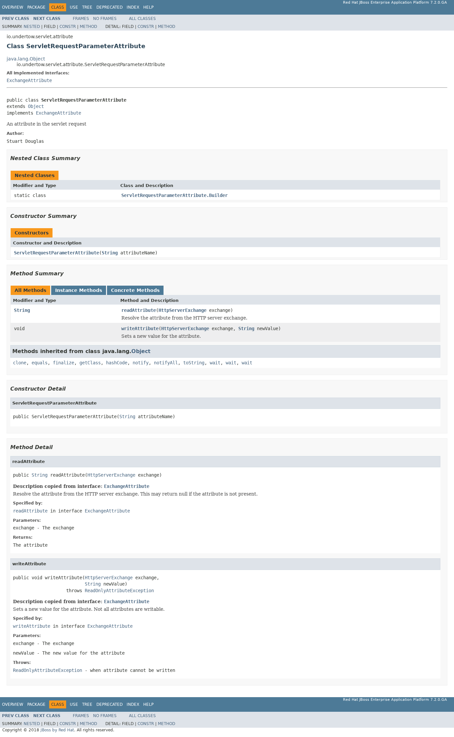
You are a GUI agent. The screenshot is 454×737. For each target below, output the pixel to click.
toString (193, 362)
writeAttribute (140, 328)
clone (19, 362)
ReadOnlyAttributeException (119, 590)
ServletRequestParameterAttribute (56, 252)
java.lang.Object (26, 58)
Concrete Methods (135, 290)
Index (133, 7)
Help (148, 7)
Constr (67, 26)
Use (74, 7)
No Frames (105, 18)
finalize (63, 362)
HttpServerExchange (182, 310)
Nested (32, 26)
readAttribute (138, 310)
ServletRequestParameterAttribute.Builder (174, 195)
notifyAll (166, 362)
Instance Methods (78, 290)
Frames (81, 18)
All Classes (142, 18)
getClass (90, 362)
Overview (12, 7)
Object (36, 106)
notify (141, 362)
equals (40, 362)
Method (88, 26)
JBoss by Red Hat (57, 730)
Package (36, 7)
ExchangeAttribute (29, 80)
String (110, 252)
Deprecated (109, 7)
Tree (87, 7)
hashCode (116, 362)
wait (215, 362)
